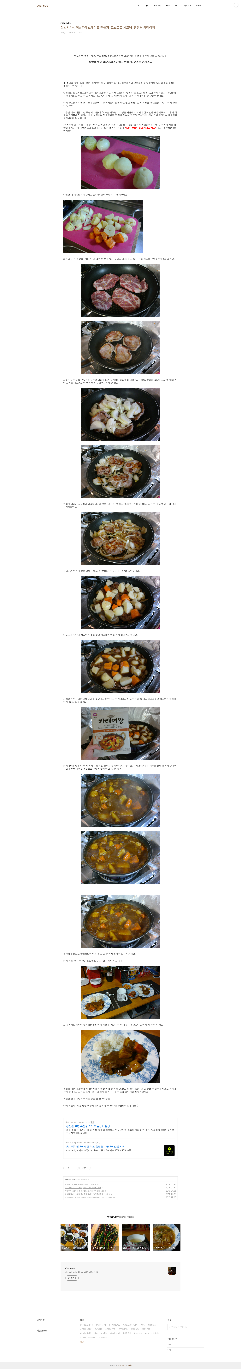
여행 (146, 5)
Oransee (42, 5)
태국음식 (127, 1333)
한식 (74, 1179)
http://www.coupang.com (78, 1122)
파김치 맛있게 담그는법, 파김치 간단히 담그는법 (83, 1188)
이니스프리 (116, 1333)
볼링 (143, 1325)
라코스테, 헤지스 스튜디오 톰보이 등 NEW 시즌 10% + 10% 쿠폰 (98, 1150)
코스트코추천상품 (88, 1337)
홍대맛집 (135, 1329)
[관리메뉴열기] (236, 5)
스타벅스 (138, 1333)
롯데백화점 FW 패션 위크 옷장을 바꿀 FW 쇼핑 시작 (95, 1146)
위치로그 (187, 5)
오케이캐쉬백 (86, 1333)
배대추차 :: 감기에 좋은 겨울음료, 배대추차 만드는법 (84, 1191)
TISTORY (121, 1365)
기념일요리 (124, 1329)
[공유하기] (72, 1168)
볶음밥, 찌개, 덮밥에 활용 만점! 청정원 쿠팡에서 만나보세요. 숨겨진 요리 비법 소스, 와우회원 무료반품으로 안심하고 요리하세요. (120, 1132)
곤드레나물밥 (86, 1329)
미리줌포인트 (115, 1325)
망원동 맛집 (111, 1329)
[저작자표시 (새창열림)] (92, 1168)
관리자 (130, 1365)
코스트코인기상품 (131, 1325)
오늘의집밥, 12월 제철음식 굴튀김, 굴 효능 (80, 1184)
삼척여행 (99, 1329)
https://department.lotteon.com (80, 1142)
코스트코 (146, 1329)
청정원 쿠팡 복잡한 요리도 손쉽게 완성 (88, 1126)
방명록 (198, 5)
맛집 (168, 5)
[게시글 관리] (75, 1168)
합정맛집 (152, 1325)
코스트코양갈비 (101, 1333)
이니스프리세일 (87, 1325)
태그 (177, 5)
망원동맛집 (103, 1337)
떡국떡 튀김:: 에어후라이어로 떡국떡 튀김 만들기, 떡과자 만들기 (89, 1197)
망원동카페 (101, 1325)
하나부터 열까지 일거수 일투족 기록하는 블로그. (83, 1272)
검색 (201, 1327)
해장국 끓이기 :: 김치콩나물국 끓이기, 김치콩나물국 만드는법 (87, 1194)
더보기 (82, 1342)
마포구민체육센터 (152, 1333)
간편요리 (157, 5)
